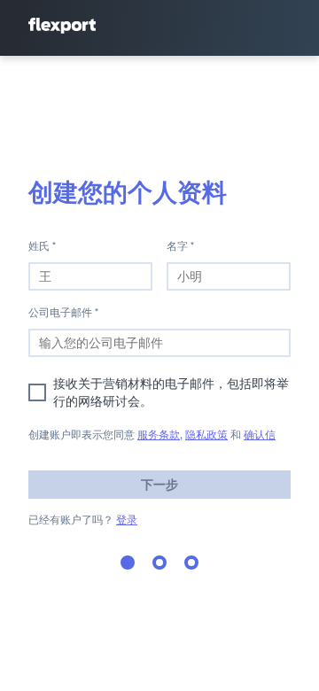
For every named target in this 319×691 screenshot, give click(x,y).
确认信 (260, 434)
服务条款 (158, 434)
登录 (126, 519)
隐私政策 (206, 434)
